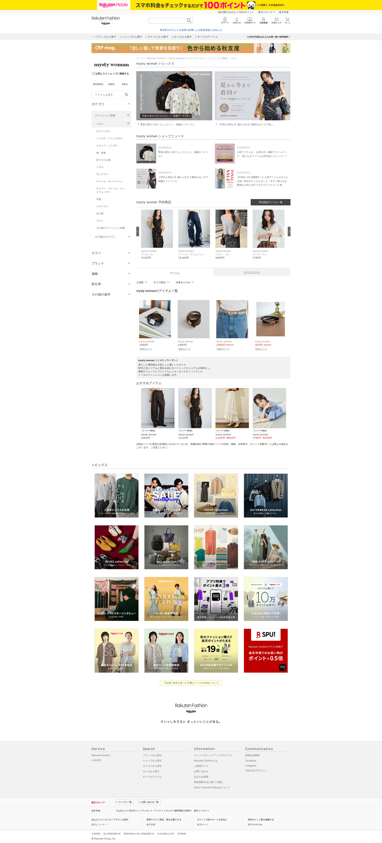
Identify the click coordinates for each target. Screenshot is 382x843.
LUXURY (96, 760)
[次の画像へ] (289, 231)
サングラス (102, 174)
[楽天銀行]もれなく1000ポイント (236, 12)
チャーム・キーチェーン (109, 181)
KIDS (125, 84)
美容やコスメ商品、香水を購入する (163, 819)
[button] (157, 237)
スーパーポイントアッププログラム (213, 755)
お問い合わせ (201, 771)
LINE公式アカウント (256, 770)
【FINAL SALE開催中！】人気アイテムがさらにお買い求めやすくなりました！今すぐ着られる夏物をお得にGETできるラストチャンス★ (262, 181)
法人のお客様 (201, 776)
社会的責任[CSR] (165, 833)
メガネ (99, 166)
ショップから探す (152, 760)
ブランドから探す (152, 755)
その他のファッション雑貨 (110, 227)
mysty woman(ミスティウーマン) (187, 58)
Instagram (250, 765)
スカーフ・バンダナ (107, 145)
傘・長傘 (101, 152)
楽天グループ (265, 12)
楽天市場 (283, 12)
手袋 (98, 199)
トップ (139, 58)
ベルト (99, 123)
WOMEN (98, 84)
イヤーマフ (102, 206)
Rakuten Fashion (156, 58)
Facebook (250, 760)
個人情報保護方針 (112, 833)
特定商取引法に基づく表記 (208, 782)
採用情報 (181, 833)
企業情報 (96, 833)
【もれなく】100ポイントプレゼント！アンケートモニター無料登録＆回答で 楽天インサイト (162, 810)
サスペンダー (103, 131)
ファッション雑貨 (105, 115)
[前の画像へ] (137, 231)
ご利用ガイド (201, 765)
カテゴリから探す (152, 765)
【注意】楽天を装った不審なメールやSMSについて (191, 682)
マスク (99, 220)
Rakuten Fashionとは (205, 760)
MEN (111, 84)
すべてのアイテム (152, 776)
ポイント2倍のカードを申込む (212, 819)
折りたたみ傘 (103, 159)
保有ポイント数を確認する (261, 819)
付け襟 (99, 213)
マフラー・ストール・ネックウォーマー (110, 190)
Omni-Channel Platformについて (212, 787)
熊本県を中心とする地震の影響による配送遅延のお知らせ (191, 29)
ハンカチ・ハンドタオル (109, 138)
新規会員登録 (252, 755)
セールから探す (151, 771)
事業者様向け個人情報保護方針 (139, 833)
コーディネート (252, 272)
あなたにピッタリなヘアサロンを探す (110, 819)
